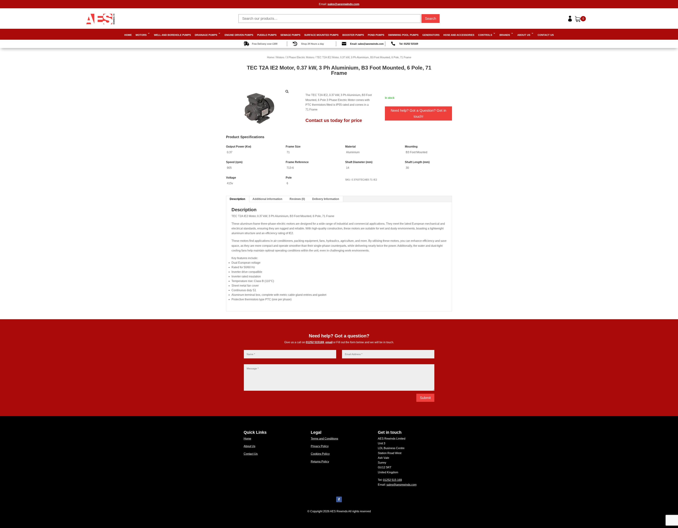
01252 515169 (315, 342)
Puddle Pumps (266, 35)
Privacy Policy (320, 446)
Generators (430, 35)
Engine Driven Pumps (239, 35)
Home (128, 35)
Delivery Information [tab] (325, 198)
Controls (485, 35)
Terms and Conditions (324, 438)
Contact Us (546, 35)
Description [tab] (237, 198)
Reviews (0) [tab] (297, 198)
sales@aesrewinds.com (343, 4)
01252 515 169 (392, 479)
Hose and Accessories (458, 35)
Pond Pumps (376, 35)
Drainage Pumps (206, 35)
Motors (141, 35)
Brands (504, 35)
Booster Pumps (353, 35)
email (328, 342)
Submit (425, 398)
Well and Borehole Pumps (172, 35)
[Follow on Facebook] (339, 499)
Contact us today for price (333, 120)
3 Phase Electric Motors (300, 57)
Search (430, 18)
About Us (523, 35)
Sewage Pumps (290, 35)
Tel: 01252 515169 (408, 44)
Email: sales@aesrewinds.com (367, 44)
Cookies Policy (320, 453)
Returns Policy (320, 461)
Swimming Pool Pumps (403, 35)
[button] (287, 91)
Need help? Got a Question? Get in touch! (418, 113)
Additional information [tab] (267, 198)
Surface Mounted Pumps (321, 35)
